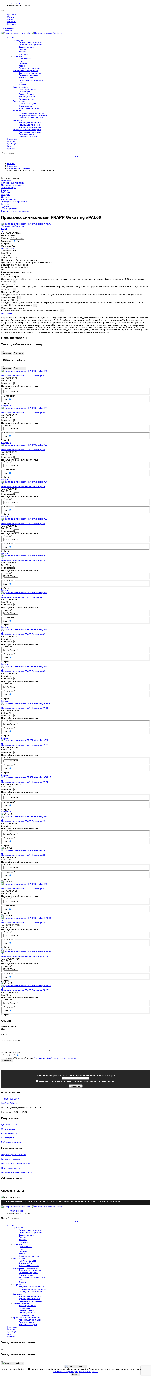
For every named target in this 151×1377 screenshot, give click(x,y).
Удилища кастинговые (29, 125)
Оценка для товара (10, 1052)
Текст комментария (10, 1040)
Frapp (4, 228)
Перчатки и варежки (28, 75)
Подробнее (6, 313)
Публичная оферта (10, 1168)
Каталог (11, 37)
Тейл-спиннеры (26, 47)
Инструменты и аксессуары (32, 80)
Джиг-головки (25, 59)
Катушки (17, 110)
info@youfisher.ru (9, 1103)
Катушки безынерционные (31, 113)
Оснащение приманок (29, 68)
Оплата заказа (8, 1129)
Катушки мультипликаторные (33, 115)
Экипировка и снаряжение (25, 70)
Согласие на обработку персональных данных (55, 1058)
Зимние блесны (26, 94)
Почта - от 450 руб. (71, 294)
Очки (21, 82)
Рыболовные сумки (28, 136)
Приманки (18, 40)
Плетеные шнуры (27, 103)
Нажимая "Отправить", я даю (41, 1058)
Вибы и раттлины (27, 89)
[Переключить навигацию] (2, 10)
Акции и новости (9, 1133)
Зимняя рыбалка (21, 87)
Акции (10, 19)
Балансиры (24, 92)
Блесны (22, 49)
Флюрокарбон (25, 106)
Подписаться (7, 248)
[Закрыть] (2, 351)
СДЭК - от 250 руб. (72, 279)
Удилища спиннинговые (30, 122)
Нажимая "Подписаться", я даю (77, 1081)
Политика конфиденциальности (16, 1172)
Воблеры (23, 51)
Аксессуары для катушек (31, 118)
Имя (3, 1029)
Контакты (11, 24)
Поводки (23, 63)
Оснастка (17, 56)
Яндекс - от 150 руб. (75, 287)
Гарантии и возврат (10, 1159)
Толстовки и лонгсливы (30, 73)
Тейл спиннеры (8, 187)
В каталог (6, 353)
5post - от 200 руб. (72, 302)
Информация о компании (13, 1154)
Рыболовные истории (11, 1142)
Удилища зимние (27, 96)
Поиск (4, 1218)
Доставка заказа (9, 1124)
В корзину (18, 353)
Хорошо (75, 1374)
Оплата (10, 17)
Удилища (17, 120)
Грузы (21, 61)
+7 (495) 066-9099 (16, 3)
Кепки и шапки (26, 77)
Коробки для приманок (30, 132)
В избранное (19, 368)
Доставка (11, 14)
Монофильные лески (29, 108)
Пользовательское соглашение (16, 1163)
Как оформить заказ (10, 1138)
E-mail (4, 1034)
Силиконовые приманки (30, 42)
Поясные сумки (26, 134)
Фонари (22, 84)
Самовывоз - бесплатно (32, 309)
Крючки (22, 66)
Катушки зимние (27, 99)
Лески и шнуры (20, 101)
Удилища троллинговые (30, 127)
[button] (75, 31)
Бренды (11, 148)
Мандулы (23, 54)
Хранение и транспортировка (27, 129)
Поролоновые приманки (30, 44)
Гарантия (11, 21)
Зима (9, 146)
